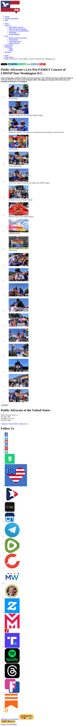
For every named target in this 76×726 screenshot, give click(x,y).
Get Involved (9, 45)
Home (7, 23)
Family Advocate (14, 43)
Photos (11, 50)
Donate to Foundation (11, 18)
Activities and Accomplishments (19, 31)
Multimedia (8, 47)
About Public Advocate (16, 27)
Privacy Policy (13, 423)
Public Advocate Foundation (18, 29)
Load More (5, 405)
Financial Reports (14, 34)
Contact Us (4, 423)
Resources (8, 52)
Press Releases (13, 39)
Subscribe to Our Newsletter (10, 719)
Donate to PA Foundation (9, 724)
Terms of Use (23, 423)
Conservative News (15, 41)
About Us (8, 25)
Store (6, 20)
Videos (11, 48)
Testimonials (13, 32)
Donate (7, 16)
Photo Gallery (9, 57)
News (6, 36)
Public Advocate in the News (18, 38)
